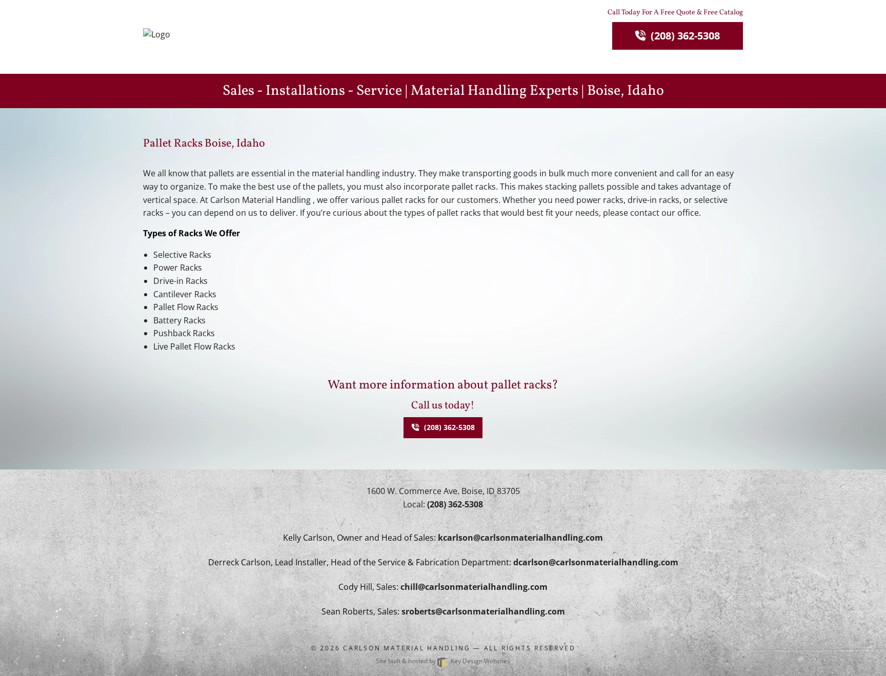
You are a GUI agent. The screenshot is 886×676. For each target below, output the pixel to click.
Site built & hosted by (443, 661)
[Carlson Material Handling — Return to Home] (212, 34)
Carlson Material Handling (406, 648)
